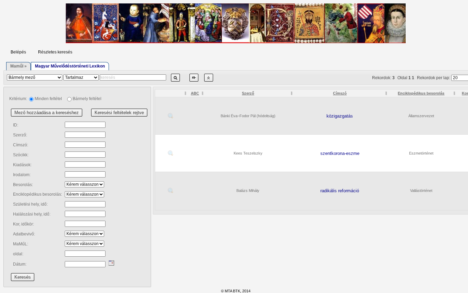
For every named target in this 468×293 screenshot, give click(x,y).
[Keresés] (175, 80)
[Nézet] (170, 115)
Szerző (248, 93)
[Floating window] (193, 80)
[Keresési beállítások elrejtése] (208, 80)
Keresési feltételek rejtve (119, 112)
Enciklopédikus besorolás (421, 93)
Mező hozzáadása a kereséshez (46, 112)
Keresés (22, 277)
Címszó (340, 93)
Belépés (18, 52)
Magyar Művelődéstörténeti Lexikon (70, 66)
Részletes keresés (55, 52)
